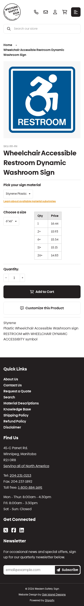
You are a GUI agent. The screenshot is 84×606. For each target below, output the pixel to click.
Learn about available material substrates (29, 201)
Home (7, 45)
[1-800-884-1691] (36, 12)
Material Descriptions (21, 403)
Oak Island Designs (54, 594)
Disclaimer (12, 427)
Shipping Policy (15, 415)
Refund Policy (14, 421)
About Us (10, 379)
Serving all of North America (26, 466)
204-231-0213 (20, 475)
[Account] (55, 12)
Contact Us (12, 385)
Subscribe (70, 570)
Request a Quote (17, 391)
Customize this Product (44, 308)
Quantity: (11, 269)
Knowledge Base (17, 409)
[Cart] (64, 12)
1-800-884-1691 (30, 487)
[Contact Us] (45, 12)
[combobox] (45, 28)
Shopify (49, 600)
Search (9, 397)
